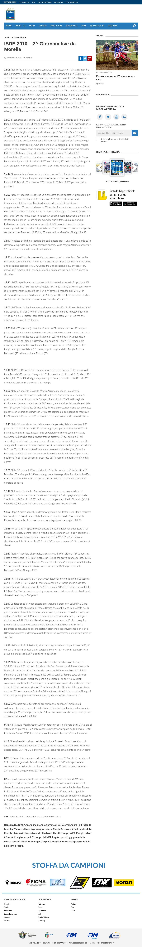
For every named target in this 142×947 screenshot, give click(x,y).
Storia (6, 907)
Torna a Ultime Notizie (16, 38)
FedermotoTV (72, 2)
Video (73, 911)
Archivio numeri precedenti (117, 182)
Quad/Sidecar (97, 26)
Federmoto (24, 2)
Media (32, 26)
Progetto (20, 26)
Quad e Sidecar (43, 917)
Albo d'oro (8, 911)
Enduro (43, 26)
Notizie (29, 58)
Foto (72, 907)
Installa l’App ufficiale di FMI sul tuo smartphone (122, 195)
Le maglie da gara (10, 914)
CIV (33, 2)
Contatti (7, 917)
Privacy (6, 921)
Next (134, 169)
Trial (83, 26)
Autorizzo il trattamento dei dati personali (114, 140)
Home (9, 26)
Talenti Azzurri (44, 2)
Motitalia (58, 2)
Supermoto (71, 26)
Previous (99, 169)
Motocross (56, 26)
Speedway (112, 26)
